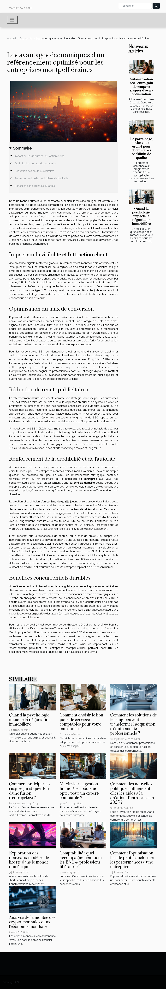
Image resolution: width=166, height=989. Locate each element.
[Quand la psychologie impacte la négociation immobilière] (141, 197)
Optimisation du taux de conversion (36, 163)
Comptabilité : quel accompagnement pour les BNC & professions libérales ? (81, 860)
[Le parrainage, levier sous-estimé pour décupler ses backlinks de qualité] (141, 127)
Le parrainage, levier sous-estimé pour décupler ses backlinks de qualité (141, 148)
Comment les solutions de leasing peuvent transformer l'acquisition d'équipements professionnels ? (133, 724)
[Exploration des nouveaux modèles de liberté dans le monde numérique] (32, 834)
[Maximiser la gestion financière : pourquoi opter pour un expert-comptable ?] (83, 765)
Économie (26, 38)
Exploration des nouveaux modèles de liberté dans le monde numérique (29, 860)
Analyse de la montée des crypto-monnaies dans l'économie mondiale (32, 922)
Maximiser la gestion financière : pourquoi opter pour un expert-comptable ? (79, 791)
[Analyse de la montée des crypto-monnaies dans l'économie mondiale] (32, 899)
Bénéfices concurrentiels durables (35, 185)
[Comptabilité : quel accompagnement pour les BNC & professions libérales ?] (83, 834)
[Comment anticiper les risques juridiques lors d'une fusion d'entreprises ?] (32, 765)
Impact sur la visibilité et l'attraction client (39, 156)
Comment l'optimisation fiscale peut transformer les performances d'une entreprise (132, 860)
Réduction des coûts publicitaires (34, 171)
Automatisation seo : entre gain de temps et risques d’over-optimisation (141, 86)
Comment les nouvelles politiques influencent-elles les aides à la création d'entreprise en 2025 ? (132, 793)
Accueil (11, 38)
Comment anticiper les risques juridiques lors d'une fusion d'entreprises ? (29, 791)
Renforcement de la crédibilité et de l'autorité (41, 178)
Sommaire (22, 148)
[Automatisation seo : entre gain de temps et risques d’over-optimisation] (141, 67)
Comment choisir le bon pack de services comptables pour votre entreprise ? (81, 722)
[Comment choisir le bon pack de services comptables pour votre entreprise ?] (83, 696)
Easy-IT (69, 367)
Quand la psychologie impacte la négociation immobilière (141, 216)
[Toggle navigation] (12, 20)
